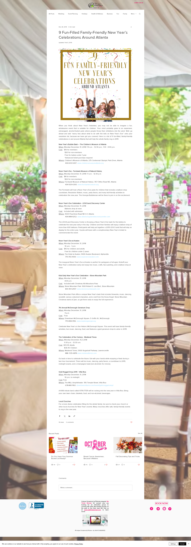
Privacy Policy (78, 544)
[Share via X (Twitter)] (64, 416)
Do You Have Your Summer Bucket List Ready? (62, 457)
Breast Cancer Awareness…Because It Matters (94, 457)
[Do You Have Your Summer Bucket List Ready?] (63, 445)
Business (110, 14)
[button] (140, 13)
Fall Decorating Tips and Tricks (128, 456)
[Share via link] (74, 416)
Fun (118, 14)
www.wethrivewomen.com (92, 510)
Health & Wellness (97, 14)
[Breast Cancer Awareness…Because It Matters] (95, 445)
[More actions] (131, 27)
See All (140, 433)
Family (125, 14)
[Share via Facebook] (60, 416)
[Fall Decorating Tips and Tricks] (127, 445)
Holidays (84, 14)
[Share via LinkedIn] (69, 416)
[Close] (188, 543)
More (132, 14)
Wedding (61, 14)
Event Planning (73, 14)
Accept (182, 544)
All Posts (51, 14)
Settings (173, 544)
